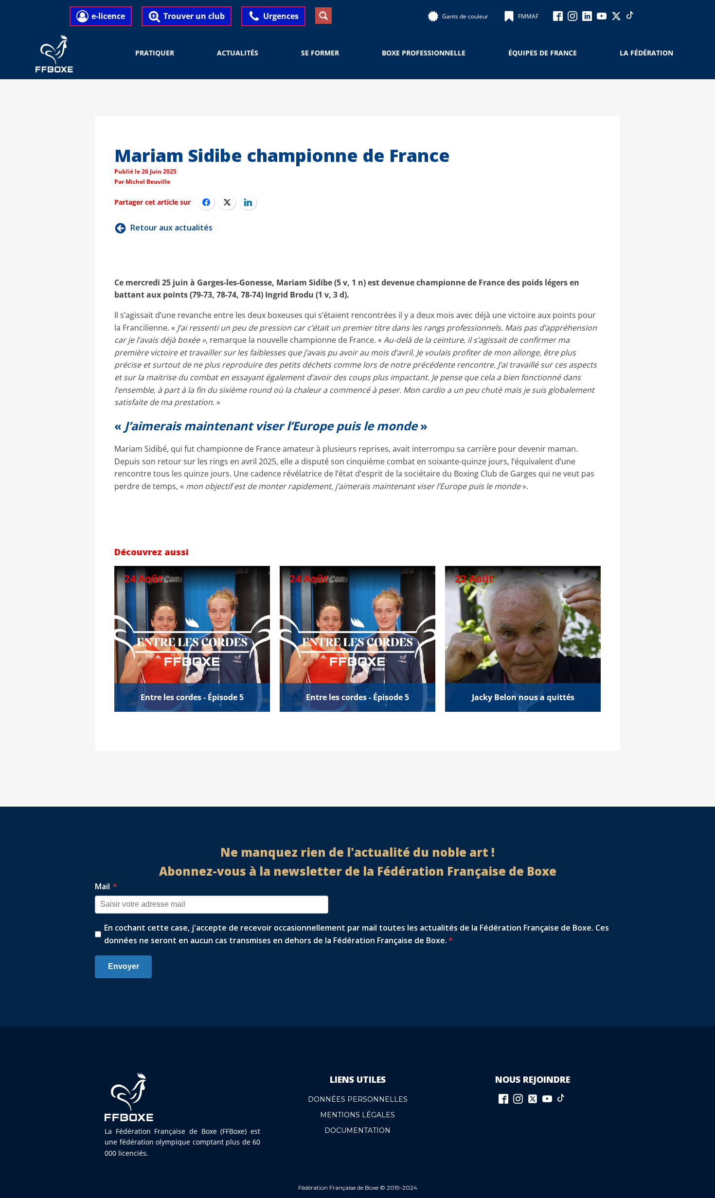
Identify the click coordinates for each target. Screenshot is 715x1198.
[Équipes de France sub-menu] (583, 53)
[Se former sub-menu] (345, 53)
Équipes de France (542, 52)
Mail (106, 886)
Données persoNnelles (358, 1099)
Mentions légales (357, 1114)
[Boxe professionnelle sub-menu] (471, 53)
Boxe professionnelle (423, 52)
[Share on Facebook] (205, 202)
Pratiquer (154, 52)
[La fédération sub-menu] (679, 53)
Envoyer (123, 966)
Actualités (237, 52)
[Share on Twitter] (226, 202)
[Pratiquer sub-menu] (180, 53)
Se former (320, 52)
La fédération (646, 52)
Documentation (357, 1130)
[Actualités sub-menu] (264, 53)
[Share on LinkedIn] (247, 202)
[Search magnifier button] (323, 15)
